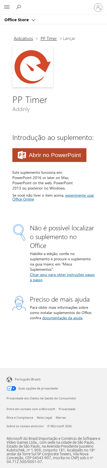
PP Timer (49, 38)
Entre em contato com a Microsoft (31, 409)
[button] (49, 155)
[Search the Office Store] (19, 7)
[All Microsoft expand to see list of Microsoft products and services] (6, 7)
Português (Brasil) (27, 379)
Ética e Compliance (20, 417)
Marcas (61, 417)
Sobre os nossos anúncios (25, 426)
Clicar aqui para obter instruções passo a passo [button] (62, 277)
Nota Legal (44, 417)
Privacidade (67, 409)
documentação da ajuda (62, 317)
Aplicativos (23, 38)
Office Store (17, 19)
